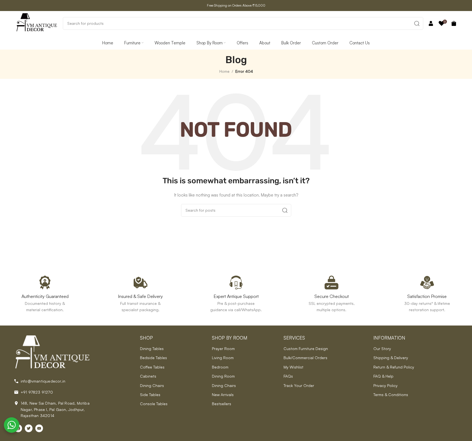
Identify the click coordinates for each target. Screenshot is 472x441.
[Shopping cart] (454, 23)
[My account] (431, 23)
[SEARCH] (417, 23)
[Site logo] (36, 22)
